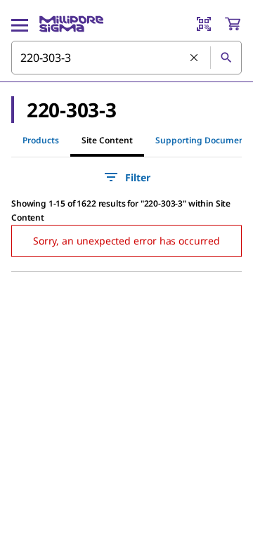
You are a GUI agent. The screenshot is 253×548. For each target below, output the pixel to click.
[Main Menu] (19, 24)
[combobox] (126, 57)
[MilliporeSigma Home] (71, 23)
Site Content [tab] (107, 140)
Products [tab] (40, 140)
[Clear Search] (194, 58)
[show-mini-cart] (232, 24)
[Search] (225, 57)
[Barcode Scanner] (203, 23)
